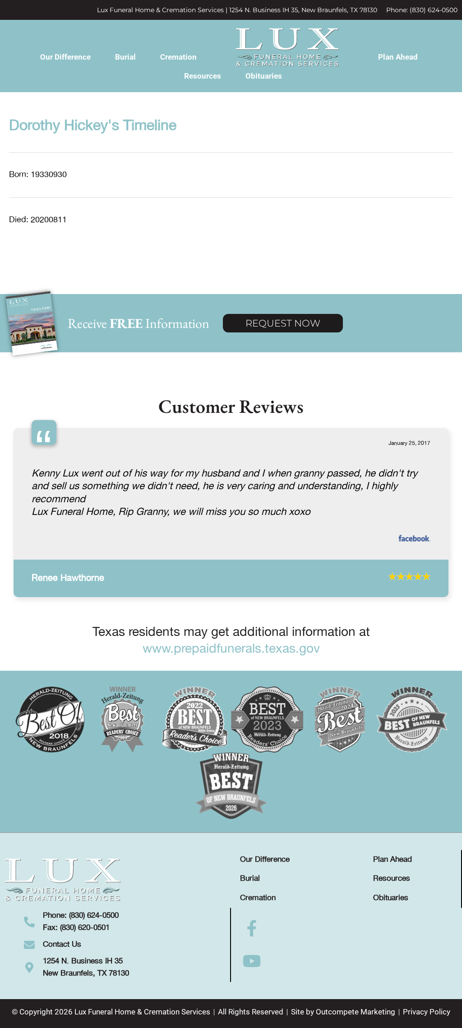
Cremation (178, 56)
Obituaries (263, 75)
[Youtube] (252, 970)
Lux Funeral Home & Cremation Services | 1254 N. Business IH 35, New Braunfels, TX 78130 (237, 10)
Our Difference (65, 56)
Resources (202, 75)
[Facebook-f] (252, 937)
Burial (125, 56)
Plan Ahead (398, 56)
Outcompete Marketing (355, 1021)
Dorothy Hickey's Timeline (92, 126)
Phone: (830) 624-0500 (421, 10)
